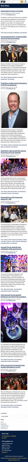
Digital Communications (11, 458)
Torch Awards (23, 32)
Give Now (4, 438)
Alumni (5, 77)
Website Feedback (12, 460)
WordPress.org (4, 428)
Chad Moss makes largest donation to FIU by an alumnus (14, 84)
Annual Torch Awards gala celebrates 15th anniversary (11, 248)
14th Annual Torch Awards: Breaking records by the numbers (13, 296)
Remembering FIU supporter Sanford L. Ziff (12, 198)
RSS (19, 460)
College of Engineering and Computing (17, 145)
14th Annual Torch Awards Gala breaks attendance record (13, 366)
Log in (2, 422)
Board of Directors (8, 32)
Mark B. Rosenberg (5, 146)
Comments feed (4, 426)
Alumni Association (12, 77)
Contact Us (4, 452)
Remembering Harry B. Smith (12, 11)
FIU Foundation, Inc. (11, 14)
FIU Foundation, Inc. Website (9, 436)
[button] (25, 1)
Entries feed (3, 424)
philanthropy (16, 32)
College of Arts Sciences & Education (13, 239)
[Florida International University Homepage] (4, 1)
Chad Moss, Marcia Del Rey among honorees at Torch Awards (13, 152)
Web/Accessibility (22, 458)
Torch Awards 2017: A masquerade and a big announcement (13, 37)
